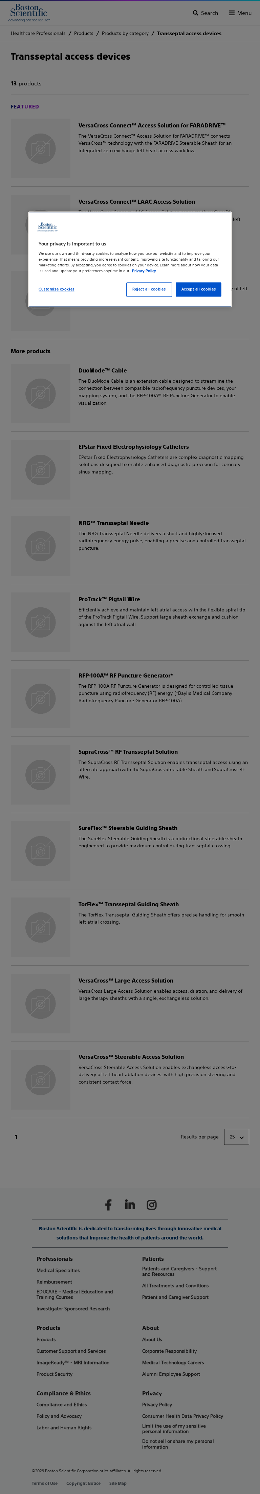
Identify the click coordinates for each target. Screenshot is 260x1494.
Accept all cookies (198, 289)
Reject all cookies (149, 289)
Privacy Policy (144, 271)
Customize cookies (56, 289)
